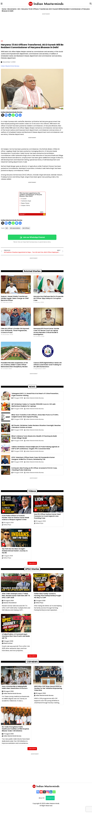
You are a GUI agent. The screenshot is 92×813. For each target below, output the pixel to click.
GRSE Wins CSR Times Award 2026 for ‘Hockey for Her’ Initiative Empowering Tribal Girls (48, 688)
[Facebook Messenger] (16, 115)
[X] (2, 115)
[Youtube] (41, 791)
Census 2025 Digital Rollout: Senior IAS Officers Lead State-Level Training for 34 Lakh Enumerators (48, 365)
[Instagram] (47, 791)
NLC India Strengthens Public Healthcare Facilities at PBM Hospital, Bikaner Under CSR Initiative (15, 729)
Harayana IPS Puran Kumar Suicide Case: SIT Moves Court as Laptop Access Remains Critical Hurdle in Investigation (46, 331)
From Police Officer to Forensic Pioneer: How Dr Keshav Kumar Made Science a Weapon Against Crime (15, 518)
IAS (19, 9)
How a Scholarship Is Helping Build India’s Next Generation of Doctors (14, 687)
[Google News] (20, 115)
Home (4, 9)
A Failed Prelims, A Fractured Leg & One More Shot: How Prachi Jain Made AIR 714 (16, 636)
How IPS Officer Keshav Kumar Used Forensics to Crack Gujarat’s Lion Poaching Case (47, 516)
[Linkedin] (9, 115)
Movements (12, 9)
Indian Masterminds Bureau (10, 66)
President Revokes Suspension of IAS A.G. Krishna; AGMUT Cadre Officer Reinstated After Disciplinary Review (14, 365)
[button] (1, 3)
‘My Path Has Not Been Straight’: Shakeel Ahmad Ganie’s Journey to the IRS (15, 551)
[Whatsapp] (13, 115)
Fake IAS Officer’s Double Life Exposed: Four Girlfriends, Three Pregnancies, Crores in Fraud (15, 330)
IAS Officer (26, 228)
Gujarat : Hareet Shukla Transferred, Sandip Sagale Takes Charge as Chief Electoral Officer (15, 298)
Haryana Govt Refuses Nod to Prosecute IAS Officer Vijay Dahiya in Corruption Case (48, 298)
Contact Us (50, 798)
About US (41, 798)
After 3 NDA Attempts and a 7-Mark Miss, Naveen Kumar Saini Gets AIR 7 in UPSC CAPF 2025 (16, 596)
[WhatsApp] (54, 791)
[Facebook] (6, 115)
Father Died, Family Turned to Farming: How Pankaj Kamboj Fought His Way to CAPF (47, 596)
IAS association (15, 228)
